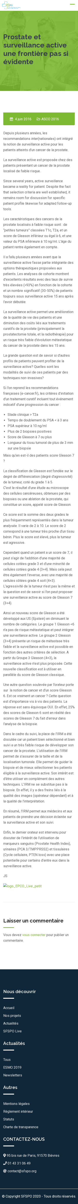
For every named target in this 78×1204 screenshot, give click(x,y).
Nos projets (12, 1016)
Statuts (8, 1119)
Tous (7, 1060)
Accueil (8, 1008)
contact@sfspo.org (21, 1171)
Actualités (10, 1023)
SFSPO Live (12, 1031)
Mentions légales (16, 1104)
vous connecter (34, 935)
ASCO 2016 (50, 119)
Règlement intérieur (18, 1111)
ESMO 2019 (12, 1067)
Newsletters (12, 1075)
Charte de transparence (20, 1127)
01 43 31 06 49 (19, 1163)
